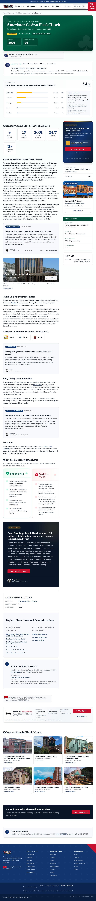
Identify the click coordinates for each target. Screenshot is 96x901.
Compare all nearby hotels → (78, 152)
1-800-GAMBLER (61, 834)
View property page (19, 571)
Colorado (11, 13)
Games (32, 6)
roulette (52, 857)
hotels (52, 872)
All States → (30, 872)
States (19, 6)
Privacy (76, 866)
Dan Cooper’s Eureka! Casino (16, 639)
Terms (76, 869)
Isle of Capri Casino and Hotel (16, 653)
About (68, 6)
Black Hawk (19, 13)
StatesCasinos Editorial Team (34, 64)
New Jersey (30, 863)
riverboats (53, 875)
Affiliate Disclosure (79, 863)
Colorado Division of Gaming (28, 601)
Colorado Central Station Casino (17, 650)
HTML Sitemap (78, 860)
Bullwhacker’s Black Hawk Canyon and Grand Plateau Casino (17, 635)
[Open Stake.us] (8, 713)
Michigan (29, 860)
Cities (57, 6)
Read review (77, 210)
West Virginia (31, 869)
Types (44, 6)
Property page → (8, 288)
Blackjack (14, 303)
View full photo (52, 278)
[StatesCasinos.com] (8, 6)
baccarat (53, 863)
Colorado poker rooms (39, 637)
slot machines (54, 866)
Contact (76, 857)
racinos (52, 869)
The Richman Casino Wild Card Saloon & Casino (16, 643)
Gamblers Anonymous (52, 886)
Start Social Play (81, 711)
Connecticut (30, 854)
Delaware (30, 857)
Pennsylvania (31, 866)
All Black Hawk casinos (40, 634)
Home (5, 13)
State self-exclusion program (20, 677)
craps (52, 860)
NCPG (41, 886)
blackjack (53, 854)
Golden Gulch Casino (13, 647)
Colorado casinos (38, 640)
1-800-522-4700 (22, 699)
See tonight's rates (77, 149)
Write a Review (81, 812)
